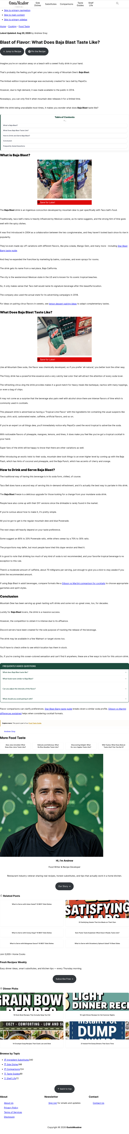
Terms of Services (13, 1112)
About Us (8, 1103)
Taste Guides (80, 4)
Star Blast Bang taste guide (58, 709)
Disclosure (9, 1117)
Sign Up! (52, 1103)
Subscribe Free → (64, 979)
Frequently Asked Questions (14, 146)
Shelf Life (90, 4)
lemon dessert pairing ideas (63, 303)
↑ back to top (64, 1089)
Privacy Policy (11, 1107)
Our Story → (64, 886)
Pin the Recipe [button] (38, 51)
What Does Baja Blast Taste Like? (16, 130)
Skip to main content (14, 15)
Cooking (12, 26)
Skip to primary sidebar (15, 19)
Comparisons (66, 4)
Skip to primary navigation (17, 10)
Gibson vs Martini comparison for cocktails (83, 583)
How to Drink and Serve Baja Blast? (16, 136)
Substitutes (51, 4)
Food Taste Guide (35, 723)
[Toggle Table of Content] (64, 120)
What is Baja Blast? (10, 125)
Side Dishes (37, 4)
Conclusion (7, 141)
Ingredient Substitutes (17, 1060)
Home (3, 26)
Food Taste (24, 26)
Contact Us (98, 1103)
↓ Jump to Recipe (12, 51)
